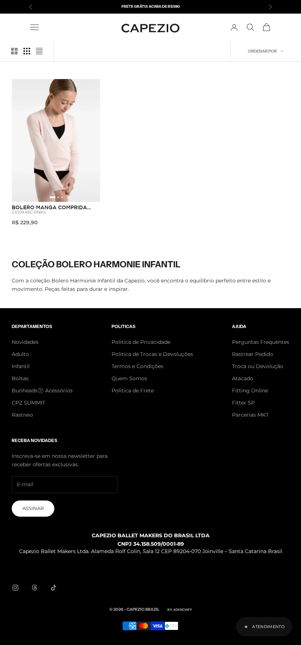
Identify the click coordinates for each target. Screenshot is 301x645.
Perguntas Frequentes (260, 342)
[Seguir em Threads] (34, 587)
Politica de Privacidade (141, 342)
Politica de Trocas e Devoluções (152, 354)
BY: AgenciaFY (179, 609)
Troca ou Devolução (257, 366)
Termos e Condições (137, 366)
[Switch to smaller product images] (26, 51)
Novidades (25, 342)
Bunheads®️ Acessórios (42, 390)
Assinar (33, 508)
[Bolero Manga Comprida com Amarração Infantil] (56, 140)
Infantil (21, 366)
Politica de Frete (133, 390)
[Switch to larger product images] (14, 51)
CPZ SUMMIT (28, 402)
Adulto (20, 354)
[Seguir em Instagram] (15, 587)
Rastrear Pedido (252, 354)
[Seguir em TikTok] (53, 587)
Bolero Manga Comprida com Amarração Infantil (49, 208)
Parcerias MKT (250, 414)
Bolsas (20, 378)
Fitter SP (243, 402)
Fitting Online (250, 390)
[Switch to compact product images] (39, 51)
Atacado (242, 378)
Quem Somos (129, 378)
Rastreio (22, 414)
